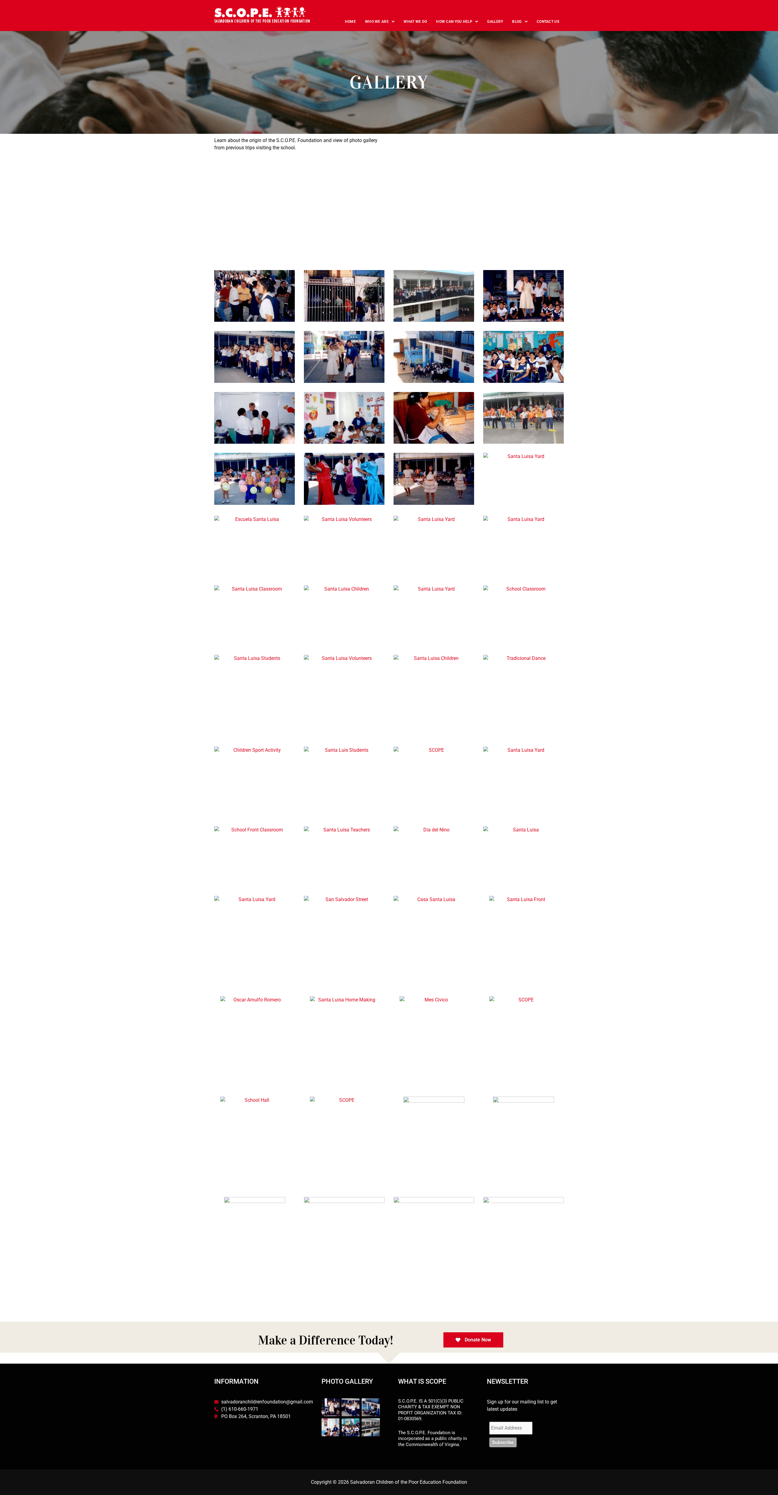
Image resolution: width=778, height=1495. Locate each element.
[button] (379, 21)
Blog (517, 21)
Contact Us (548, 21)
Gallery (495, 21)
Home (350, 21)
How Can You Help (454, 21)
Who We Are (377, 21)
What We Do (415, 21)
